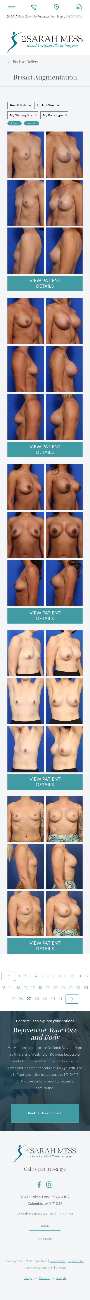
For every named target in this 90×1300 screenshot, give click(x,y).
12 (86, 976)
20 (55, 987)
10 (72, 976)
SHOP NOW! (74, 16)
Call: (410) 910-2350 (45, 1169)
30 (52, 998)
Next (72, 999)
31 (60, 998)
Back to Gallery (25, 61)
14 (11, 987)
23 (78, 987)
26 (21, 998)
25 (13, 998)
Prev (8, 976)
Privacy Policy (58, 1261)
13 (3, 987)
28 (37, 998)
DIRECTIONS (45, 1239)
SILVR (59, 1278)
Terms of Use (76, 1261)
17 (33, 987)
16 (26, 987)
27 (29, 998)
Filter (14, 123)
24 (86, 987)
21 (63, 987)
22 (71, 987)
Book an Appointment (45, 1113)
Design (28, 1278)
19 (48, 987)
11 (79, 976)
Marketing (45, 1278)
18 (40, 987)
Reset (31, 123)
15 (18, 987)
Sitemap (60, 1268)
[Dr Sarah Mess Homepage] (45, 51)
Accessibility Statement (39, 1268)
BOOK (45, 1226)
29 (45, 998)
